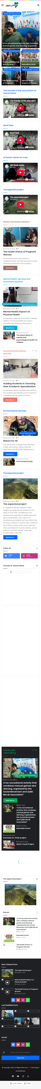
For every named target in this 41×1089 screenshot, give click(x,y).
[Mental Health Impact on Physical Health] (30, 76)
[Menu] (3, 5)
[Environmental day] (9, 462)
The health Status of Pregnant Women (10, 83)
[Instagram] (23, 1000)
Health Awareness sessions (13, 69)
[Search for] (38, 5)
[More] (36, 351)
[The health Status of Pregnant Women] (11, 76)
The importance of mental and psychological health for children (27, 338)
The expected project (14, 504)
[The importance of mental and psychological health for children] (9, 335)
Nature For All (10, 440)
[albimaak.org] (12, 5)
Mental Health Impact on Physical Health (30, 83)
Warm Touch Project (25, 844)
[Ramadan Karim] (30, 57)
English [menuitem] (28, 1083)
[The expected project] (20, 488)
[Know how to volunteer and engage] (21, 1028)
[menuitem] (16, 1083)
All (33, 351)
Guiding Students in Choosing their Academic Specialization (19, 385)
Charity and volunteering (12, 14)
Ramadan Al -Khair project (14, 838)
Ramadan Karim (29, 64)
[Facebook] (13, 1000)
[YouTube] (18, 1000)
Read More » (10, 268)
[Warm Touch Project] (9, 844)
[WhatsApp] (28, 1000)
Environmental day (24, 461)
